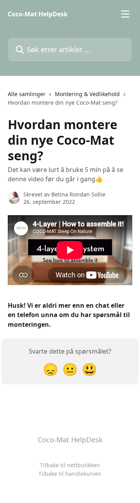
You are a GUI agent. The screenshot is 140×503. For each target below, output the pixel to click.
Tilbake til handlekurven (70, 473)
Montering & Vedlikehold (87, 94)
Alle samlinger (27, 94)
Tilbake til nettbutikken (70, 465)
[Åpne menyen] (125, 14)
